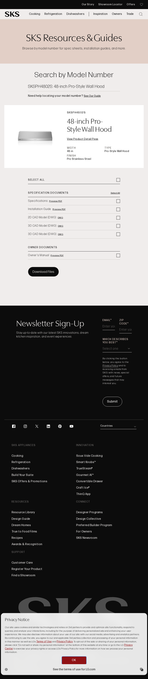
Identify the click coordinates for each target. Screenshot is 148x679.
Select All (115, 193)
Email (106, 320)
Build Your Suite (23, 475)
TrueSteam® (84, 468)
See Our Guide (92, 96)
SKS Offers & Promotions (29, 481)
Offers (131, 4)
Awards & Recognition (27, 544)
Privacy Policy (110, 365)
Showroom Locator (110, 4)
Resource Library (23, 512)
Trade (130, 14)
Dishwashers (75, 14)
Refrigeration (53, 14)
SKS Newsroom (86, 538)
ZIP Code (123, 322)
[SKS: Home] (12, 14)
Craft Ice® (83, 488)
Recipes (17, 538)
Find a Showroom (23, 575)
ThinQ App (83, 494)
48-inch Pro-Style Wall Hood (89, 125)
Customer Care (22, 563)
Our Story (88, 4)
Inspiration (100, 14)
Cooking (34, 14)
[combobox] (74, 86)
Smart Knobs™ (86, 462)
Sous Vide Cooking (89, 456)
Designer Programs (89, 512)
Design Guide (21, 519)
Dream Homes (21, 525)
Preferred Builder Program (94, 525)
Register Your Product (27, 569)
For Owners (84, 531)
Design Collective (88, 519)
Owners (117, 14)
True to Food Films (24, 531)
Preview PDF (55, 201)
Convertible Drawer (89, 481)
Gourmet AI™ (85, 475)
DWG (60, 217)
